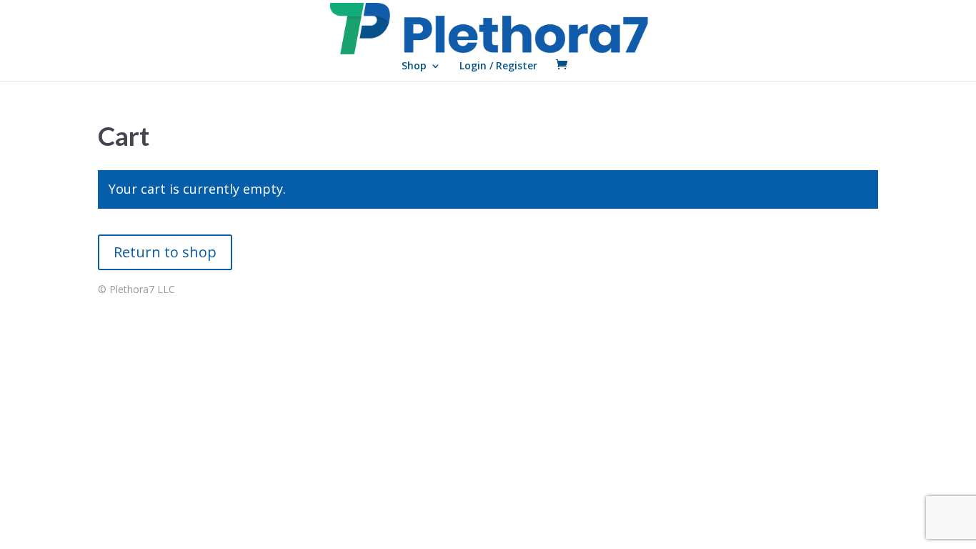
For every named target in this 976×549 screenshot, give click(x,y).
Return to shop (165, 252)
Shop (414, 66)
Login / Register (498, 66)
